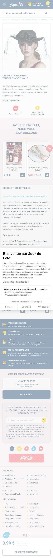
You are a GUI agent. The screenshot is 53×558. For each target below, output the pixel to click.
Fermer (8, 307)
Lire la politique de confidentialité (16, 282)
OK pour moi (44, 307)
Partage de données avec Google (18, 292)
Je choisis (26, 307)
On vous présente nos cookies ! (17, 295)
